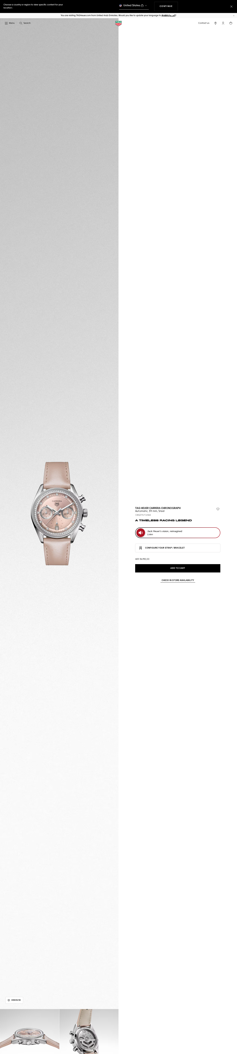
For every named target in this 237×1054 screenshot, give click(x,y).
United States (132, 5)
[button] (223, 23)
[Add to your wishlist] (217, 509)
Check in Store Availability (178, 580)
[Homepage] (118, 23)
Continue (169, 6)
